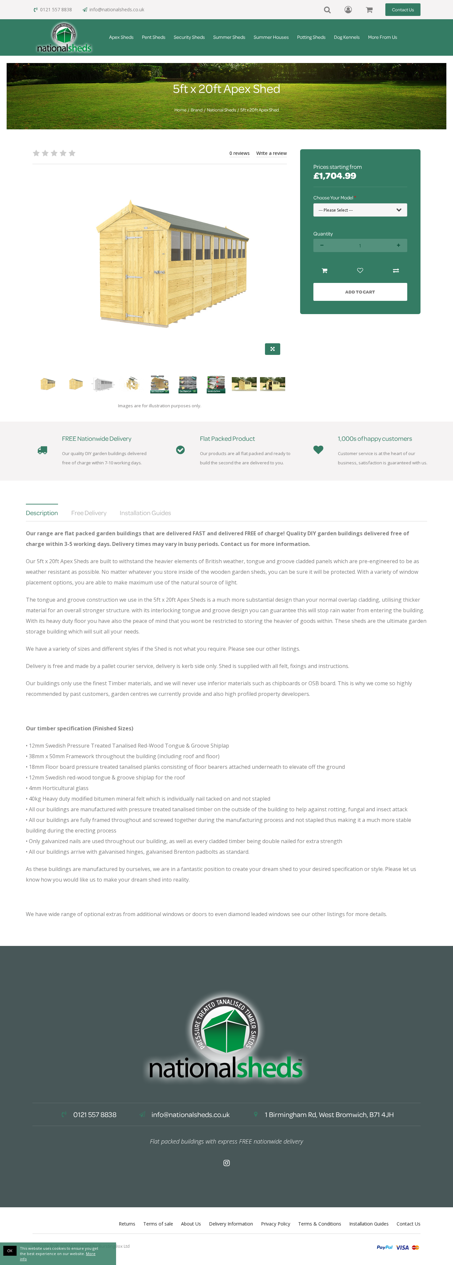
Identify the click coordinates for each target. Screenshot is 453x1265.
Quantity (323, 233)
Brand (197, 110)
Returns (127, 1224)
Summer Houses (271, 36)
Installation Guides (369, 1224)
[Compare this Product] (396, 270)
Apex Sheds (121, 36)
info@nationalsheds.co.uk (117, 9)
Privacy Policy (275, 1224)
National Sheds (221, 110)
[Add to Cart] (324, 270)
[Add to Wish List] (360, 270)
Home (180, 110)
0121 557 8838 (56, 9)
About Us (191, 1224)
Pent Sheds (153, 36)
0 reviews (239, 153)
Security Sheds (189, 36)
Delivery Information (231, 1224)
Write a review (271, 153)
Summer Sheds (229, 36)
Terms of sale (158, 1224)
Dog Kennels (347, 36)
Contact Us (403, 9)
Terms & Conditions (319, 1224)
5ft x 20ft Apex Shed (259, 110)
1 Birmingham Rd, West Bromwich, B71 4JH (329, 1114)
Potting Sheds (311, 36)
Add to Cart (360, 292)
